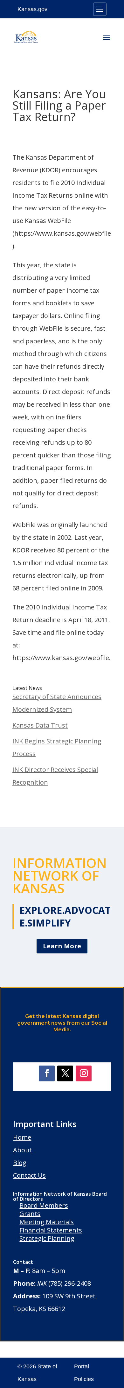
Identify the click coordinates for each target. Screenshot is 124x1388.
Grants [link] (29, 1213)
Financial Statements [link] (50, 1230)
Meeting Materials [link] (46, 1222)
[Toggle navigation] (100, 9)
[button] (106, 42)
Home (22, 1137)
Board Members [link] (43, 1205)
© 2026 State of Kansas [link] (37, 1372)
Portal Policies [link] (84, 1372)
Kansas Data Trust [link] (40, 725)
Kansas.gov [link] (32, 9)
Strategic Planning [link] (46, 1238)
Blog (19, 1162)
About (22, 1150)
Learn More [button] (62, 946)
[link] (26, 37)
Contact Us (29, 1175)
